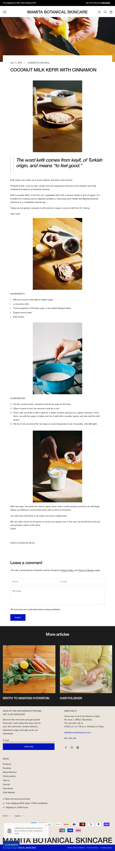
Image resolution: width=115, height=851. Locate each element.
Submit (18, 617)
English (17, 816)
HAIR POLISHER (71, 698)
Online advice (9, 776)
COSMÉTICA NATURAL (39, 63)
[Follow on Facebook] (65, 747)
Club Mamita (9, 792)
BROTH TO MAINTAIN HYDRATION (26, 698)
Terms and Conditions (76, 848)
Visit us (6, 780)
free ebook (8, 788)
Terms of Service (86, 570)
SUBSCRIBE (105, 3)
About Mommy (10, 772)
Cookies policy (106, 848)
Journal (6, 784)
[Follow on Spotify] (77, 747)
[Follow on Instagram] (71, 747)
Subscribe (28, 746)
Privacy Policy (67, 570)
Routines (7, 768)
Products (7, 764)
